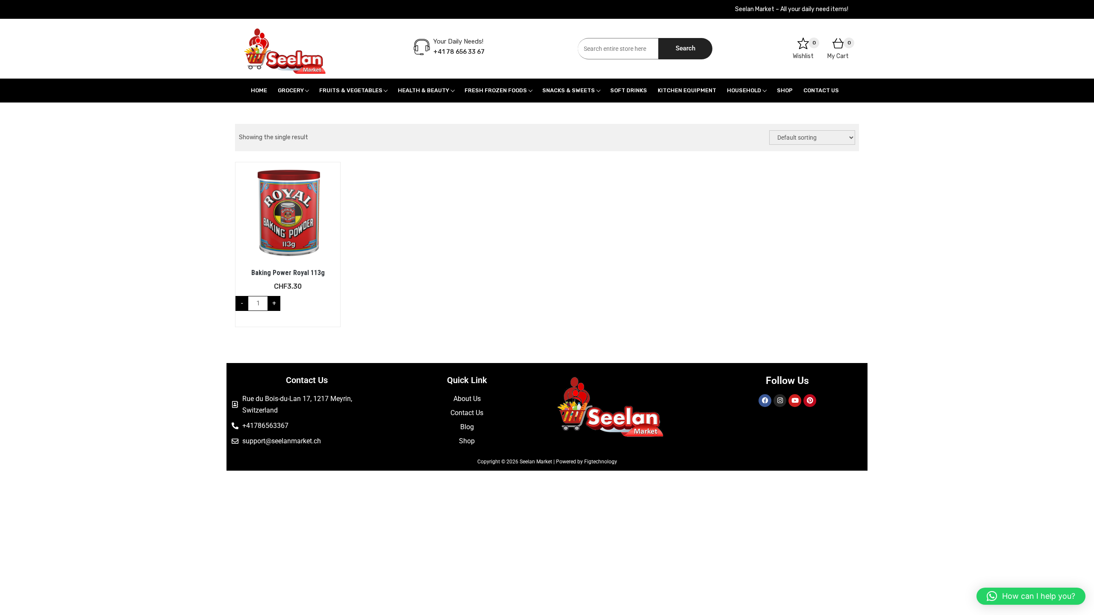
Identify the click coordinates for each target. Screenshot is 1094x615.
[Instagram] (779, 400)
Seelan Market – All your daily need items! (791, 9)
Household (744, 90)
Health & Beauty (423, 90)
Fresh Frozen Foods (496, 90)
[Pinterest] (809, 400)
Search (685, 48)
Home (259, 90)
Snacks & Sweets (568, 90)
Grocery (291, 90)
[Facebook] (765, 400)
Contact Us (821, 90)
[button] (1030, 596)
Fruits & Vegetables (350, 90)
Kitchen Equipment (687, 90)
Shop (785, 90)
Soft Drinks (628, 90)
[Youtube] (794, 400)
